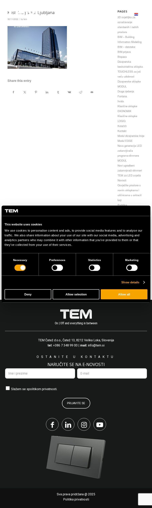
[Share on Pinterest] (36, 92)
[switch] (57, 268)
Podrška (122, 205)
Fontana (122, 96)
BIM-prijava (124, 52)
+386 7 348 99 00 (65, 345)
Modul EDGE (125, 141)
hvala (121, 101)
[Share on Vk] (69, 92)
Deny (27, 294)
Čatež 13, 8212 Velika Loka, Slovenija (88, 340)
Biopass (122, 57)
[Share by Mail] (91, 92)
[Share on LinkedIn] (47, 92)
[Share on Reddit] (80, 92)
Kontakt (122, 131)
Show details (130, 282)
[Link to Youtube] (99, 424)
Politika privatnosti (76, 499)
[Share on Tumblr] (58, 92)
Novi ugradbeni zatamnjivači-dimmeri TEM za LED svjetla (130, 170)
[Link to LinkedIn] (68, 424)
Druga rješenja (126, 91)
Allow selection (76, 294)
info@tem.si (96, 345)
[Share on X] (24, 92)
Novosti (122, 180)
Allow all (124, 294)
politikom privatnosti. (42, 389)
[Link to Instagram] (84, 424)
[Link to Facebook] (52, 424)
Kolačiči (122, 126)
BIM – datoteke (126, 47)
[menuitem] (64, 13)
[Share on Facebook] (13, 92)
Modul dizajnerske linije (131, 136)
